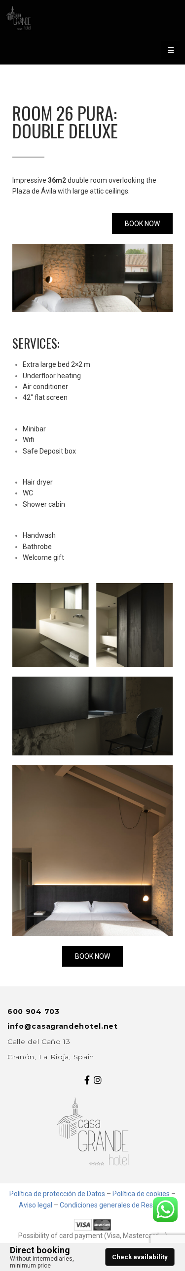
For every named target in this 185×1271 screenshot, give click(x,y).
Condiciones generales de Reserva (113, 1205)
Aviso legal (35, 1205)
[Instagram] (98, 1080)
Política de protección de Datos (57, 1194)
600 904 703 (33, 1011)
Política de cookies (141, 1194)
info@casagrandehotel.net (62, 1026)
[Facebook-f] (87, 1080)
